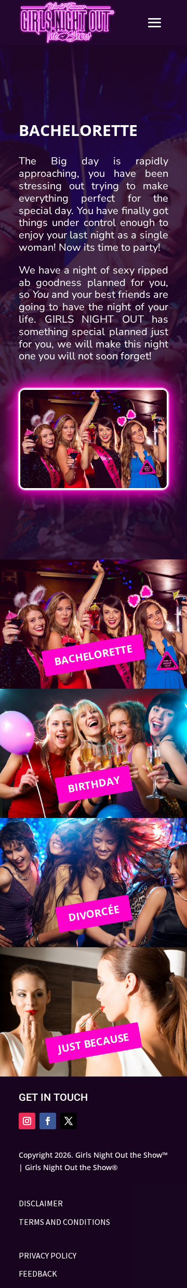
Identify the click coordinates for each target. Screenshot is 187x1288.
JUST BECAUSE (93, 1042)
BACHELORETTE (93, 655)
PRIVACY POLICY (47, 1255)
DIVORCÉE (93, 913)
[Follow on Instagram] (27, 1121)
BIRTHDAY (93, 783)
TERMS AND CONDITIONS (64, 1222)
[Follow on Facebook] (47, 1121)
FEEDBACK (38, 1273)
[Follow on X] (68, 1121)
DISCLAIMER (41, 1203)
